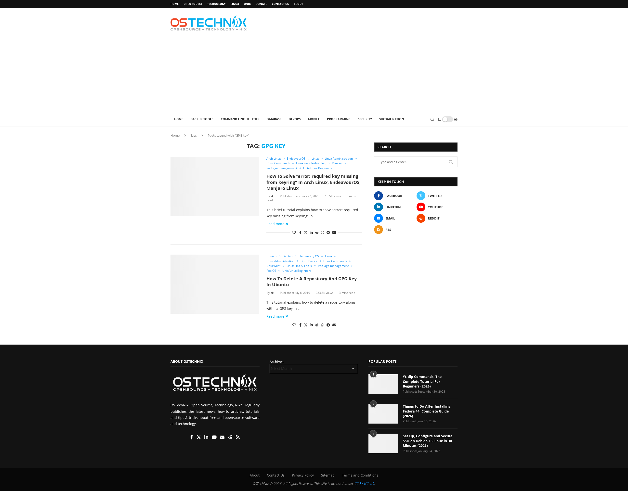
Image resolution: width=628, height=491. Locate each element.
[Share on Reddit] (317, 232)
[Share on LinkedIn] (311, 232)
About (298, 4)
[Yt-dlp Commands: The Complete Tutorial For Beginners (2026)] (383, 384)
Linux (235, 4)
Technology (216, 4)
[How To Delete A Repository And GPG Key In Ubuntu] (214, 284)
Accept (396, 486)
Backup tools (202, 119)
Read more (275, 223)
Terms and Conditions (360, 475)
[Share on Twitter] (305, 232)
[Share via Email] (334, 232)
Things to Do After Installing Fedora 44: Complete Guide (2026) (426, 411)
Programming (339, 119)
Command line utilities (240, 119)
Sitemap (328, 475)
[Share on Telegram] (328, 232)
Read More (418, 486)
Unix (247, 4)
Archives (277, 362)
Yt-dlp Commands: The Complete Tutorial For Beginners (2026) (422, 382)
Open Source (192, 4)
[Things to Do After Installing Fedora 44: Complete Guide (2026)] (383, 414)
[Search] (432, 119)
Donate (261, 4)
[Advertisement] (314, 75)
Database (274, 119)
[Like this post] (294, 232)
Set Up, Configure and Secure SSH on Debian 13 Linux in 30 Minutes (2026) (427, 441)
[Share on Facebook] (300, 232)
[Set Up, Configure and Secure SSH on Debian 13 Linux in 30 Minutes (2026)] (383, 443)
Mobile (314, 119)
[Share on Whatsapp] (322, 232)
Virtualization (391, 119)
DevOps (295, 119)
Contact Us (280, 4)
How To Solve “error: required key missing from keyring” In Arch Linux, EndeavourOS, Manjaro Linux (313, 182)
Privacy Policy (303, 475)
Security (365, 119)
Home (174, 4)
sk (272, 196)
